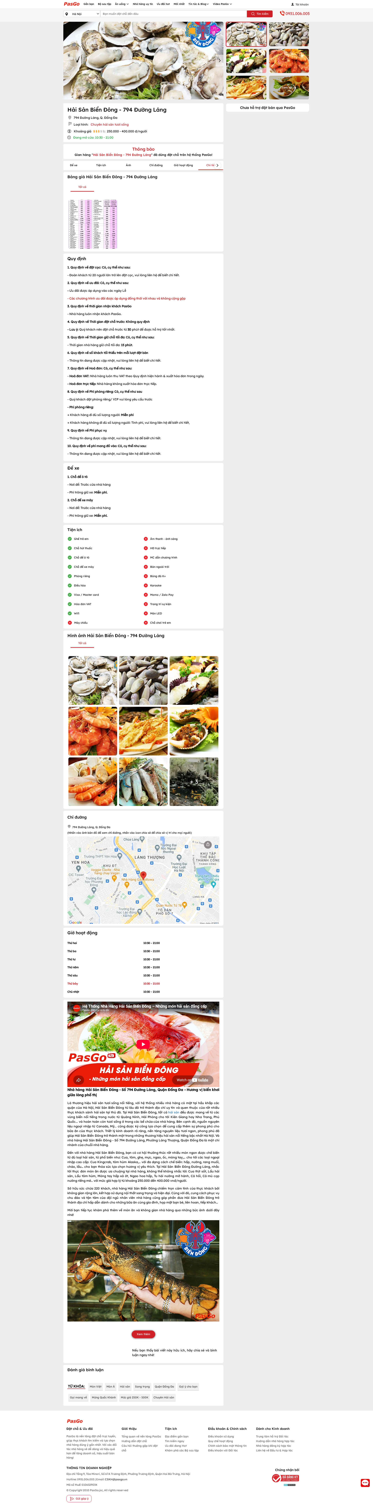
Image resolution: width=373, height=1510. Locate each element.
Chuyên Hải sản (163, 1397)
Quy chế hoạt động (220, 1441)
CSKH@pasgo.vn (115, 1479)
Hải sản (125, 1386)
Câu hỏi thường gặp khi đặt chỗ (140, 1448)
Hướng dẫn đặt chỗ (134, 1441)
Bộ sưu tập (104, 3)
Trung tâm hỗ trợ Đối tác (272, 1436)
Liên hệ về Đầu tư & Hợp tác (274, 1450)
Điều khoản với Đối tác (223, 1450)
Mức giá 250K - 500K (134, 1397)
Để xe (73, 165)
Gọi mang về (78, 1397)
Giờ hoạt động (183, 165)
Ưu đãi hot (163, 3)
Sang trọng (142, 1386)
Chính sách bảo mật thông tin (227, 1445)
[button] (246, 34)
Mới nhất (179, 3)
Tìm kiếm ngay (174, 1441)
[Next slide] (219, 60)
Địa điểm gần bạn (176, 1436)
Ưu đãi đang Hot (176, 1445)
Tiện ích (101, 165)
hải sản (174, 1112)
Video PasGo (221, 3)
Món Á (110, 1386)
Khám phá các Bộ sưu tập (182, 1450)
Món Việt (95, 1386)
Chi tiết (211, 165)
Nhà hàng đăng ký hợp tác (273, 1445)
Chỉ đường (156, 165)
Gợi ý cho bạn (188, 1386)
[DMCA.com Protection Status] (282, 1485)
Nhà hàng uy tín (143, 3)
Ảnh (128, 165)
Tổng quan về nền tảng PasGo (141, 1436)
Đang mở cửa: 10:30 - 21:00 (93, 137)
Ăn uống (120, 3)
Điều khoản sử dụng (221, 1436)
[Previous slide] (67, 60)
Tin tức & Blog (197, 3)
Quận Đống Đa (164, 1386)
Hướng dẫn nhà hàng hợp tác (275, 1441)
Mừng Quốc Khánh (104, 1397)
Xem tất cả (289, 87)
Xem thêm (143, 1334)
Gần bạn (89, 3)
